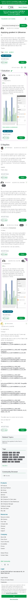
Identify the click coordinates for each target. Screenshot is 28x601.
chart (10, 455)
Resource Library (5, 517)
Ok (14, 596)
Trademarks (4, 582)
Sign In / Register (23, 7)
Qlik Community (5, 561)
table (11, 457)
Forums (8, 475)
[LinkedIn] (5, 565)
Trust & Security (5, 541)
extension (17, 461)
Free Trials (3, 521)
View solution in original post (10, 127)
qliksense (15, 457)
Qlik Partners (4, 519)
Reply (22, 62)
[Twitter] (2, 565)
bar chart (20, 459)
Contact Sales (4, 555)
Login (19, 1)
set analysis (5, 457)
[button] (26, 28)
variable (4, 461)
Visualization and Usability (8, 19)
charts (6, 52)
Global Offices (4, 553)
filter (14, 455)
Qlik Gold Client (5, 508)
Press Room (4, 539)
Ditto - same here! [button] (6, 55)
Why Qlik (3, 510)
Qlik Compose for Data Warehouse (10, 501)
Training (3, 528)
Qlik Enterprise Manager (7, 504)
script (18, 452)
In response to (6, 80)
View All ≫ (4, 465)
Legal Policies (4, 577)
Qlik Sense (3, 490)
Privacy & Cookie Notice (7, 580)
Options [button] (25, 18)
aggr (9, 461)
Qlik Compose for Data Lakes (8, 499)
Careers (3, 548)
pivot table (21, 457)
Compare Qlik (4, 524)
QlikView (3, 494)
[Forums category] (3, 476)
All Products (4, 485)
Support (3, 530)
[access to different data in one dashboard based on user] (22, 67)
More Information (14, 599)
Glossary (3, 526)
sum (12, 461)
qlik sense (5, 452)
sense (10, 452)
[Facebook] (8, 565)
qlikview (10, 459)
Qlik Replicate (4, 497)
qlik (17, 455)
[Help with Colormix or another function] (25, 67)
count (15, 459)
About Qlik (3, 537)
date (14, 452)
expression (5, 455)
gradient (11, 52)
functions (5, 459)
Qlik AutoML (4, 492)
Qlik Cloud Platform (6, 488)
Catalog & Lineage (5, 506)
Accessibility (4, 544)
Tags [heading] (4, 449)
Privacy (3, 546)
